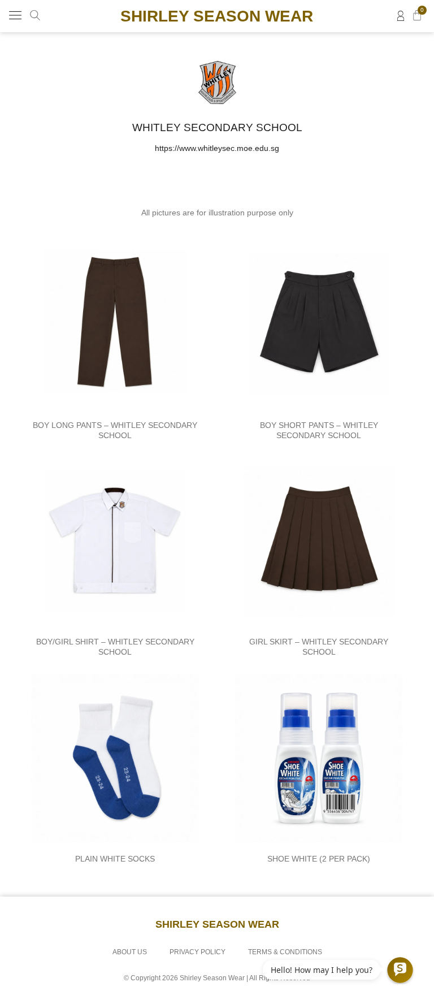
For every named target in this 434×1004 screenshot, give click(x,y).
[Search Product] (35, 15)
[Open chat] (400, 970)
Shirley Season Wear (216, 16)
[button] (15, 16)
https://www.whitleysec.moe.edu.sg (217, 148)
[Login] (401, 16)
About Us (129, 952)
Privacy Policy (197, 952)
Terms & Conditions (285, 952)
